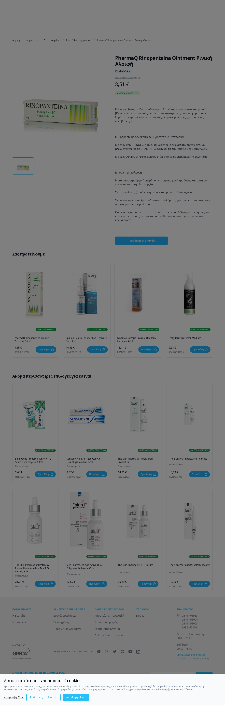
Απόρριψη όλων (14, 697)
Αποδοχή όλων (75, 697)
